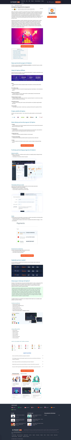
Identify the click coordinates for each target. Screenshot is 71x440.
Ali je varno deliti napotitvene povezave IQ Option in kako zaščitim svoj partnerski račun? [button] (26, 366)
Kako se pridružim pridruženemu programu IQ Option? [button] (21, 355)
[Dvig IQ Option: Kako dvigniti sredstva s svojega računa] (29, 424)
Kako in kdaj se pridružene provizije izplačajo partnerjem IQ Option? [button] (23, 361)
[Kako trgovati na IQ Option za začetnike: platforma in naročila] (36, 390)
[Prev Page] (12, 399)
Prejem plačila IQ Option (17, 53)
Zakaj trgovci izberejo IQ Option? (18, 58)
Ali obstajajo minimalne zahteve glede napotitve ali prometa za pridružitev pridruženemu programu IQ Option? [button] (26, 359)
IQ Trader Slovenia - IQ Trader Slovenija (17, 438)
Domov (12, 5)
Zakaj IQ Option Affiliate (16, 51)
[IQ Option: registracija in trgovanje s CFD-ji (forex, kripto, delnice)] (16, 379)
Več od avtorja (24, 373)
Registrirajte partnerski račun (52, 16)
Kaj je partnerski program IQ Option (18, 50)
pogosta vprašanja (14, 436)
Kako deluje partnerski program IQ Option (19, 54)
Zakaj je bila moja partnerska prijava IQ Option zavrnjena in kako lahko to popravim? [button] (25, 364)
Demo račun (20, 436)
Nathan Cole (16, 9)
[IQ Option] (52, 14)
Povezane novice (15, 373)
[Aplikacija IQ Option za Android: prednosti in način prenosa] (26, 390)
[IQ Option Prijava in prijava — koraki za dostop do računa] (29, 420)
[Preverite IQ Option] (16, 390)
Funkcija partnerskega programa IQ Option (19, 55)
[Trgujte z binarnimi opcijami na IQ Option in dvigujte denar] (26, 379)
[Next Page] (14, 399)
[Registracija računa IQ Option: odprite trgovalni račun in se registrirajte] (13, 420)
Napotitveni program (26, 436)
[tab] (27, 356)
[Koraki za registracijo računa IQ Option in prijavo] (36, 379)
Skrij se (21, 49)
